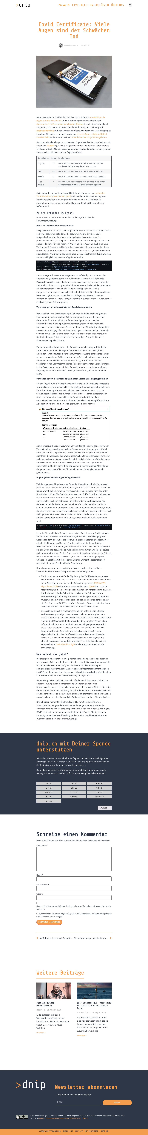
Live (75, 5)
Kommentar (42, 845)
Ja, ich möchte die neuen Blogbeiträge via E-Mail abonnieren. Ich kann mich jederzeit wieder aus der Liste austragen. (74, 915)
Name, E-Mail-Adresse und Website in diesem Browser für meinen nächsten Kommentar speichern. (73, 907)
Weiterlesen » (41, 1033)
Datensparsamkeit (45, 130)
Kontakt (79, 1131)
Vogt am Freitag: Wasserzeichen (45, 1004)
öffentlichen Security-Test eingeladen (89, 137)
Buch (84, 5)
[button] (130, 5)
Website (39, 893)
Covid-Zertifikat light (65, 644)
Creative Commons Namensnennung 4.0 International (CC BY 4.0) (63, 1118)
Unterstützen (99, 5)
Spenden (105, 808)
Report (50, 145)
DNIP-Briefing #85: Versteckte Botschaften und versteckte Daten (94, 1006)
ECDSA (92, 586)
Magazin (64, 5)
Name (39, 875)
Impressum (68, 1131)
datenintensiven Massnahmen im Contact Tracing (59, 123)
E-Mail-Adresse (43, 884)
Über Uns (117, 5)
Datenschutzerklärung (50, 1131)
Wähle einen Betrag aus (47, 780)
